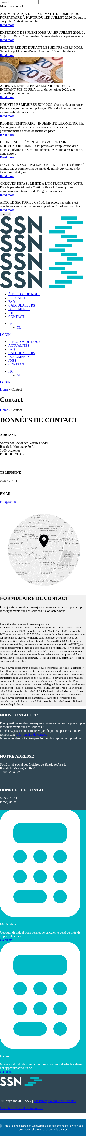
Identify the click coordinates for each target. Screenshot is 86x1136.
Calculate (6, 940)
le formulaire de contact (31, 734)
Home (4, 389)
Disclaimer (35, 1108)
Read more (7, 25)
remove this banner (56, 1129)
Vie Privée (40, 1101)
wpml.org (37, 1125)
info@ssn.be (8, 502)
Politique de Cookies (62, 1101)
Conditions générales (14, 1108)
